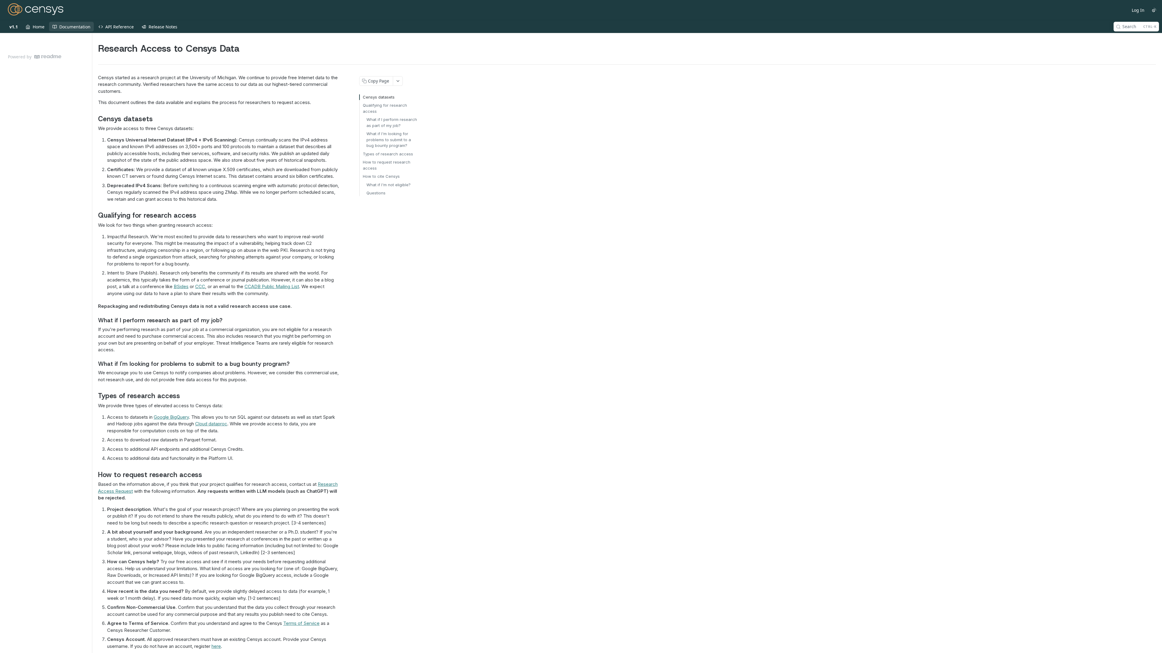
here (216, 646)
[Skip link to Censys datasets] (94, 119)
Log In (1138, 10)
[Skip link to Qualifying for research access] (94, 215)
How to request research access (386, 165)
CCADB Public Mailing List (272, 286)
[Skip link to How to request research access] (94, 474)
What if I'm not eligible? (388, 184)
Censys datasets (379, 97)
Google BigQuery (171, 417)
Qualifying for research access (385, 108)
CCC (200, 286)
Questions (376, 192)
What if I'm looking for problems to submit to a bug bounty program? (388, 139)
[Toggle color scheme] (1154, 10)
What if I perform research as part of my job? (391, 122)
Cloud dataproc (211, 424)
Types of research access (388, 153)
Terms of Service (301, 623)
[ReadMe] (47, 56)
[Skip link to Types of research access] (94, 395)
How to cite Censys (381, 176)
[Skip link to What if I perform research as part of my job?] (94, 320)
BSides (181, 286)
